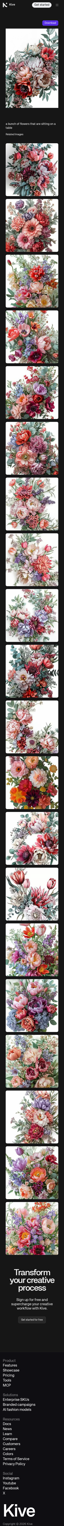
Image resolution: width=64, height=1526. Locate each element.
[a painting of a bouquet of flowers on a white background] (32, 225)
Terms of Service (16, 1459)
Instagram (11, 1478)
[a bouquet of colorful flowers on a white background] (32, 336)
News (7, 1429)
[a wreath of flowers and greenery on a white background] (32, 615)
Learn (7, 1434)
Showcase (11, 1370)
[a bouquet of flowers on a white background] (32, 169)
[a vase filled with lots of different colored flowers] (32, 281)
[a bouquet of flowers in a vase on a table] (32, 1005)
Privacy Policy (14, 1464)
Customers (11, 1444)
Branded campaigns (19, 1405)
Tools (7, 1380)
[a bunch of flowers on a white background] (32, 726)
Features (10, 1365)
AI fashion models (17, 1410)
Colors (8, 1454)
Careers (9, 1449)
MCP (7, 1385)
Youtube (9, 1483)
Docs (7, 1424)
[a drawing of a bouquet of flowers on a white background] (32, 894)
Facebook (11, 1488)
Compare (10, 1439)
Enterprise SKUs (16, 1400)
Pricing (8, 1375)
